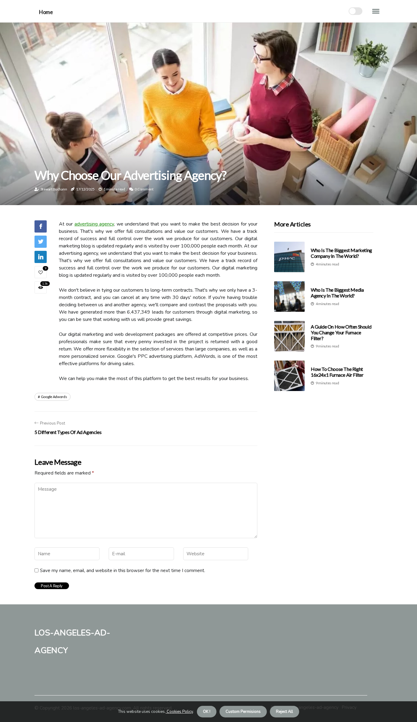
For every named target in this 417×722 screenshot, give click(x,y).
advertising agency (94, 224)
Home (46, 12)
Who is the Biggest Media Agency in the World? (337, 293)
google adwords (54, 396)
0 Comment (144, 189)
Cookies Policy (179, 711)
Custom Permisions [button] (243, 711)
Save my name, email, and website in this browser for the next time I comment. (122, 570)
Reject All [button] (284, 711)
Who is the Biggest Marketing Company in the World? (341, 253)
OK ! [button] (206, 711)
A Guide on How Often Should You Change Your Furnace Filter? (341, 332)
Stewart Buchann (54, 189)
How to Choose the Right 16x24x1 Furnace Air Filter (337, 372)
